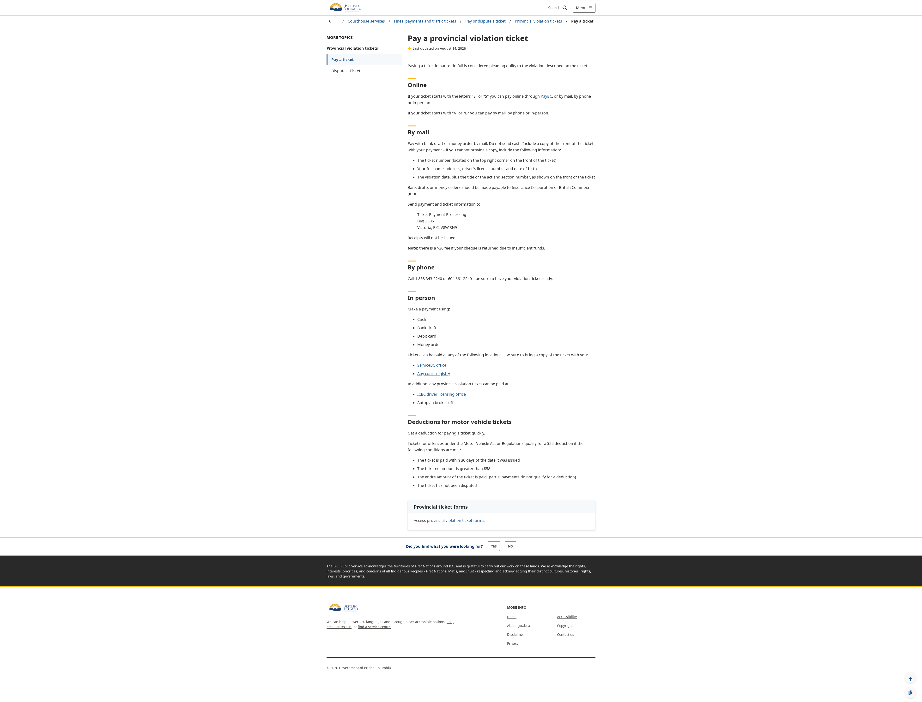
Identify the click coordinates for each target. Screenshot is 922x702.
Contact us (565, 634)
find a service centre (374, 627)
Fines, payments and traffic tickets (425, 21)
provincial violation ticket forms (455, 520)
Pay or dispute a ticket (485, 21)
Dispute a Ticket (345, 70)
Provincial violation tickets (538, 21)
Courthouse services (366, 21)
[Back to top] (910, 678)
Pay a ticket (342, 59)
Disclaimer (515, 634)
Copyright (565, 625)
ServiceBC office (431, 365)
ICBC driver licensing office (441, 394)
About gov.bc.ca (520, 625)
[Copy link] (910, 693)
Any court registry (433, 373)
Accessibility (567, 616)
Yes (494, 546)
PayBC (546, 96)
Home (511, 616)
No (510, 546)
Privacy (512, 643)
